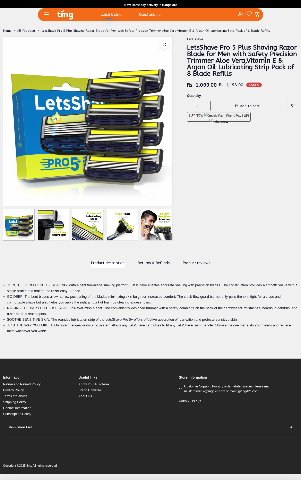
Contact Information (17, 408)
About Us (85, 396)
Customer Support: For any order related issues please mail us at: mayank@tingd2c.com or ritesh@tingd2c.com (227, 389)
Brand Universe (150, 15)
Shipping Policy (14, 402)
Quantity (194, 96)
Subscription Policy (17, 414)
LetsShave (195, 39)
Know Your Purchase (93, 384)
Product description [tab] (107, 263)
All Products (26, 31)
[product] (164, 45)
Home (7, 31)
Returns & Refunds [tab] (154, 263)
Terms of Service (15, 396)
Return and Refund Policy (22, 384)
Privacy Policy (13, 390)
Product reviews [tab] (196, 263)
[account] (240, 14)
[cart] (257, 14)
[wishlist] (249, 14)
